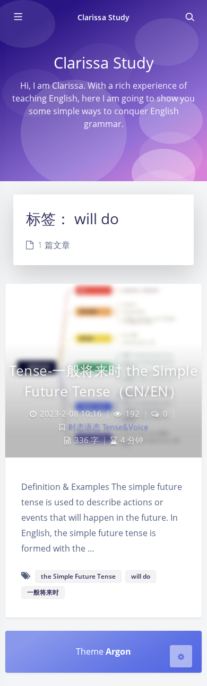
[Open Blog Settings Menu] (181, 656)
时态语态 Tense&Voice (108, 427)
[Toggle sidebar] (17, 17)
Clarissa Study (103, 17)
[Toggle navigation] (189, 17)
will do (140, 576)
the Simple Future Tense (78, 576)
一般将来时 (43, 592)
